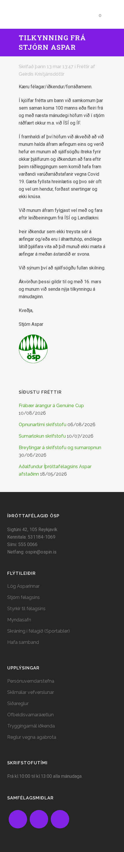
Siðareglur (18, 703)
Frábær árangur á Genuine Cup (51, 405)
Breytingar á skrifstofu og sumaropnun (60, 447)
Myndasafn (19, 620)
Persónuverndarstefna (30, 681)
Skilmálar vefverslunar (30, 692)
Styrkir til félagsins (26, 608)
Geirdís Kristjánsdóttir (41, 74)
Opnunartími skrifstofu (42, 424)
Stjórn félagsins (23, 597)
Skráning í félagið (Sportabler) (38, 631)
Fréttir (83, 66)
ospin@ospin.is (41, 552)
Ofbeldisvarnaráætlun (30, 714)
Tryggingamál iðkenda (31, 726)
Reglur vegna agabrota (31, 737)
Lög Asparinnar (23, 586)
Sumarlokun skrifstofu (42, 436)
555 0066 (27, 544)
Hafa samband (23, 642)
